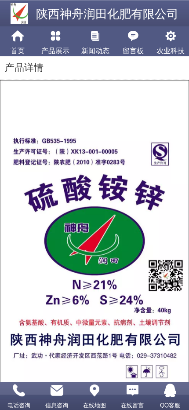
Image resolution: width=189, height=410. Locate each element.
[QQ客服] (170, 390)
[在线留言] (132, 390)
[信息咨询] (57, 390)
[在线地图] (94, 390)
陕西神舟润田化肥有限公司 (107, 14)
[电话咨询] (19, 390)
